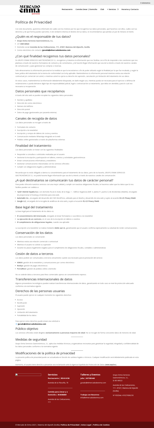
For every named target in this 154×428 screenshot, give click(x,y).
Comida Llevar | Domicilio (86, 9)
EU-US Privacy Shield (127, 198)
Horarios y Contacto (130, 9)
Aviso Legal (86, 425)
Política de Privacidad (70, 425)
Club (102, 9)
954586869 (62, 395)
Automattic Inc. (23, 198)
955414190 (65, 378)
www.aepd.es (111, 364)
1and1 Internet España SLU (27, 192)
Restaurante (67, 9)
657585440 (90, 378)
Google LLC (21, 201)
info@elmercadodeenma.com (91, 397)
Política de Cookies (101, 425)
